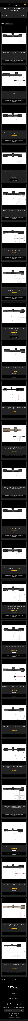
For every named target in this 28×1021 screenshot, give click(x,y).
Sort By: (2, 23)
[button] (14, 15)
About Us (14, 991)
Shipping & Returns (14, 998)
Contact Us (14, 993)
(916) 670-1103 (14, 1015)
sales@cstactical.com (14, 1017)
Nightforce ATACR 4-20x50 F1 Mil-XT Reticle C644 (14, 210)
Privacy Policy (14, 996)
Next (16, 21)
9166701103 (15, 2)
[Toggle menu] (3, 5)
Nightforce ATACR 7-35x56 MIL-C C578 (14, 846)
